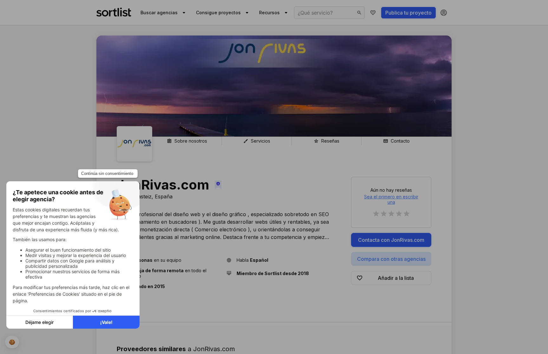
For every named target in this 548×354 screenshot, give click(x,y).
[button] (169, 260)
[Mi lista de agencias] (373, 13)
